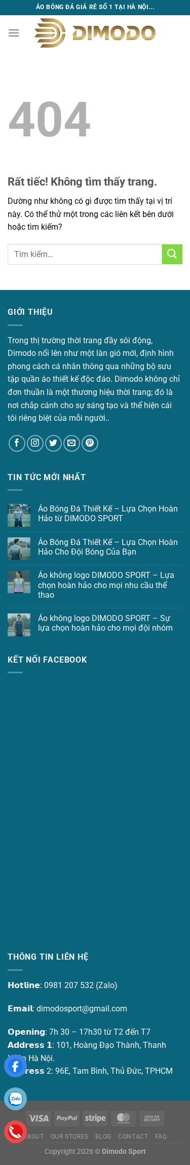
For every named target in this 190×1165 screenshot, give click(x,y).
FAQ (161, 1136)
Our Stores (70, 1136)
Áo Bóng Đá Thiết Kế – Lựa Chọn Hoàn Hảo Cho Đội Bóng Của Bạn (108, 547)
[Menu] (14, 32)
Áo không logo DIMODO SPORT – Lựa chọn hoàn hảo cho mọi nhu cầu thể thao (106, 584)
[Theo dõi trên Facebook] (17, 443)
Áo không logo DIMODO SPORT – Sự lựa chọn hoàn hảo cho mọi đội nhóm (105, 623)
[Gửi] (172, 254)
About (33, 1136)
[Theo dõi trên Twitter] (53, 443)
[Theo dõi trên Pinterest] (90, 443)
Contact (133, 1136)
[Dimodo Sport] (95, 32)
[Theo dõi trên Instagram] (35, 443)
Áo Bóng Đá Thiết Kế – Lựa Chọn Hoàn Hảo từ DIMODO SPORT (108, 513)
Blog (103, 1136)
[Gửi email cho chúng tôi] (71, 443)
